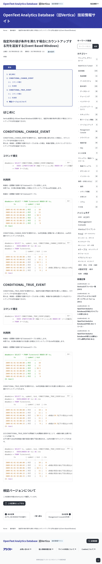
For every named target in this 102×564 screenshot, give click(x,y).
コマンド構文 (17, 82)
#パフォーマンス (83, 254)
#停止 (85, 265)
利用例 (14, 86)
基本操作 (13, 30)
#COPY (86, 217)
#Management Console (85, 223)
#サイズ (91, 238)
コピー (68, 162)
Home (5, 30)
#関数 (5, 57)
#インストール (82, 238)
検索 (95, 46)
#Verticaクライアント (87, 229)
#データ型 (90, 245)
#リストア (90, 261)
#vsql (80, 233)
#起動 (80, 274)
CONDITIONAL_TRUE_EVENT (20, 90)
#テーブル (82, 249)
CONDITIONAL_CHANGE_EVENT (21, 78)
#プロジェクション (85, 257)
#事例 (80, 265)
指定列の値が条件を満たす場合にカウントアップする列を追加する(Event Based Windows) (47, 30)
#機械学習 (82, 269)
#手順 (90, 265)
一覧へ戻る (38, 516)
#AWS (80, 217)
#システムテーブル (84, 242)
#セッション (82, 245)
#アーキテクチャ (90, 234)
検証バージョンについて (17, 101)
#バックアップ (93, 249)
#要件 (91, 269)
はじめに (12, 74)
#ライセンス (82, 261)
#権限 (95, 265)
